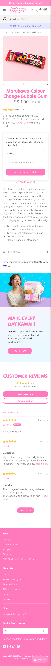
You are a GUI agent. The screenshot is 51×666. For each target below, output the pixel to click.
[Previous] (4, 84)
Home (5, 32)
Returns (7, 554)
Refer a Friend (10, 584)
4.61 (33, 383)
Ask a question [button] (25, 401)
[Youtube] (4, 646)
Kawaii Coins (23, 122)
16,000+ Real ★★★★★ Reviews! (25, 26)
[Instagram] (9, 646)
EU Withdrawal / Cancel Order (19, 559)
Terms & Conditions (21, 658)
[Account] (32, 9)
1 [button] (24, 84)
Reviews (7, 594)
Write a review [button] (25, 394)
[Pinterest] (18, 646)
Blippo (19, 656)
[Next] (47, 84)
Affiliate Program (12, 589)
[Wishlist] (38, 10)
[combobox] (21, 19)
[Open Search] (4, 19)
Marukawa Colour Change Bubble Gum (26, 32)
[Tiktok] (13, 646)
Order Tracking (11, 544)
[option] (25, 26)
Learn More (20, 350)
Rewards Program (12, 579)
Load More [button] (25, 510)
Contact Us (9, 539)
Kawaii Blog (9, 598)
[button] (9, 109)
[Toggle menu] (4, 10)
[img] (9, 420)
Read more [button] (42, 463)
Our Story (8, 574)
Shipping (7, 549)
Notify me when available (25, 172)
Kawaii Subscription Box (15, 614)
